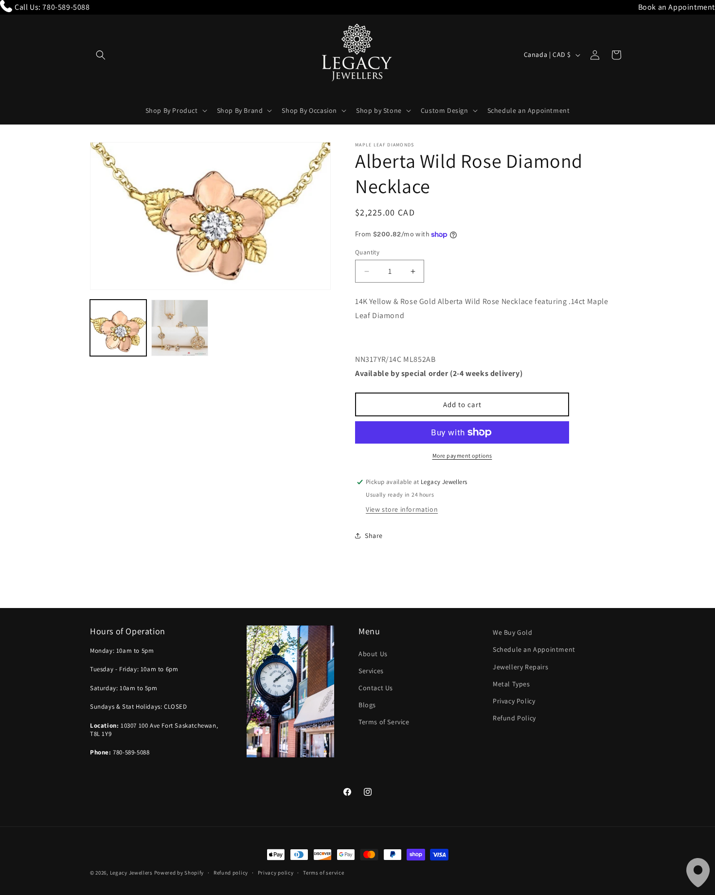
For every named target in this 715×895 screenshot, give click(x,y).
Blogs (367, 704)
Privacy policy (276, 872)
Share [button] (374, 535)
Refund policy (231, 872)
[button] (100, 55)
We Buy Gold (513, 632)
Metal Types (511, 684)
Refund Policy (514, 718)
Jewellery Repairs (520, 666)
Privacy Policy (514, 701)
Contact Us (375, 687)
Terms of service (323, 872)
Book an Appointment (676, 7)
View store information (402, 509)
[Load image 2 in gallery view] (179, 328)
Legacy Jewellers (131, 872)
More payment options (462, 455)
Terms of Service (384, 721)
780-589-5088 (65, 7)
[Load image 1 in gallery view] (118, 328)
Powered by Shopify (179, 872)
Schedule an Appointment (534, 649)
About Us (373, 653)
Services (371, 670)
